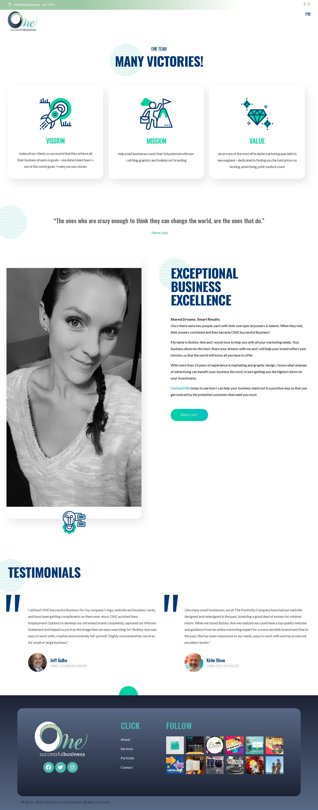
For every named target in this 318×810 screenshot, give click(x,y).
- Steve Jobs (159, 233)
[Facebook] (48, 767)
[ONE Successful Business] (24, 21)
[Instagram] (72, 767)
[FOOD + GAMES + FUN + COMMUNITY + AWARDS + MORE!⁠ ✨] (175, 765)
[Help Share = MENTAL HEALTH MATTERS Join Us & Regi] (254, 745)
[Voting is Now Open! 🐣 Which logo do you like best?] (215, 745)
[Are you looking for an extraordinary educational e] (195, 745)
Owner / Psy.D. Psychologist (223, 665)
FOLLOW (179, 725)
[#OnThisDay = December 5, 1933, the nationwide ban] (235, 765)
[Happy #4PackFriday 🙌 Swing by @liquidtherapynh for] (215, 765)
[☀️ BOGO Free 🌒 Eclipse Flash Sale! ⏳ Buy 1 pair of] (274, 745)
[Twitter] (60, 767)
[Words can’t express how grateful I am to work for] (254, 765)
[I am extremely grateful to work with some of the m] (195, 765)
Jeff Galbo (58, 660)
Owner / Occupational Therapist (68, 665)
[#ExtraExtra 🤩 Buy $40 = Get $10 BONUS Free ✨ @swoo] (235, 745)
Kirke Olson (216, 660)
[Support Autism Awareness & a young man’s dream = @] (175, 745)
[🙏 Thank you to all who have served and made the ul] (274, 765)
